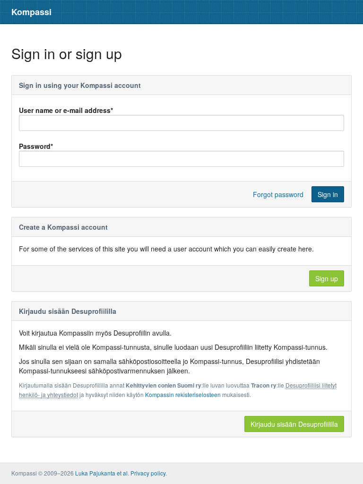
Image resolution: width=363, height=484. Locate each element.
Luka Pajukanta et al (101, 473)
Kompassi (31, 12)
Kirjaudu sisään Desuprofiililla (294, 424)
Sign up (326, 278)
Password (36, 146)
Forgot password (278, 194)
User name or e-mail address (66, 110)
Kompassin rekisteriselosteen (183, 394)
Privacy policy (147, 473)
